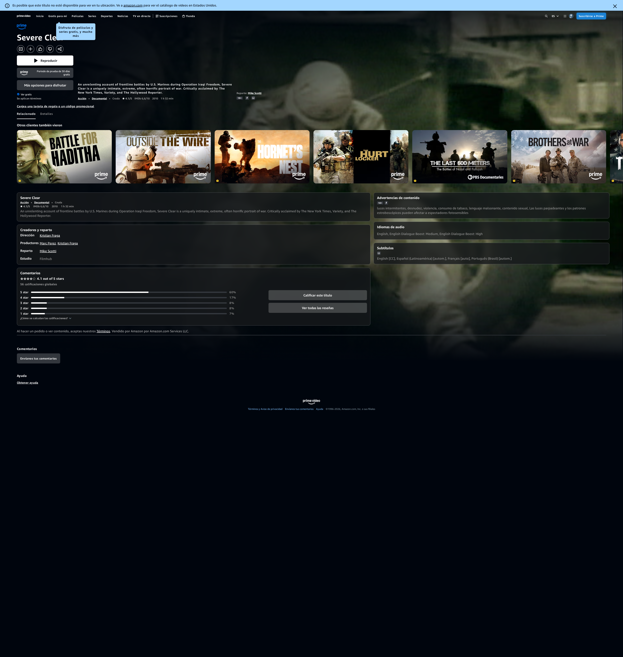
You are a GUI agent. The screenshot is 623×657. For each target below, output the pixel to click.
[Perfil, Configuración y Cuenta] (571, 16)
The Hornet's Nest (262, 156)
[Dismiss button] (615, 6)
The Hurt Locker (360, 156)
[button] (45, 60)
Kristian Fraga (50, 235)
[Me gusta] (40, 49)
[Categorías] (565, 16)
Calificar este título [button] (317, 295)
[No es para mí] (50, 49)
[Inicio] (24, 16)
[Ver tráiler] (21, 49)
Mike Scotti (255, 93)
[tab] (26, 113)
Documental (99, 98)
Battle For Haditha (64, 156)
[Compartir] (60, 49)
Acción (82, 98)
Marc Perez (48, 243)
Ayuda (319, 408)
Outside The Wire (163, 156)
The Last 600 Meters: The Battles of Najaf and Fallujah (459, 156)
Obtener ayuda (27, 382)
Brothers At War (558, 156)
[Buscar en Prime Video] (546, 16)
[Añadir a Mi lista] (30, 49)
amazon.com (133, 5)
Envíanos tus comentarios (299, 408)
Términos (103, 331)
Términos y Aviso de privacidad (265, 408)
